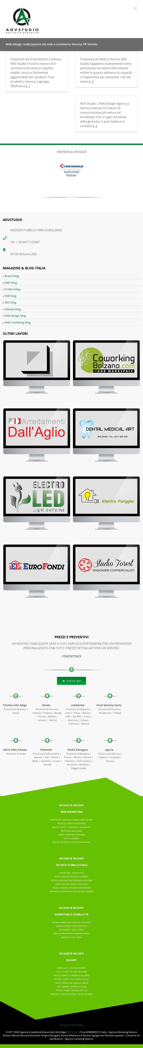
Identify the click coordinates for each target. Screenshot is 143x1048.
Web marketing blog (18, 322)
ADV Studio (72, 1032)
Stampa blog (13, 309)
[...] (28, 86)
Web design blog (15, 315)
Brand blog (12, 276)
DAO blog (11, 282)
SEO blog (10, 302)
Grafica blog (12, 289)
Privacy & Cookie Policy (71, 1025)
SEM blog (10, 296)
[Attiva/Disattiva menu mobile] (135, 8)
